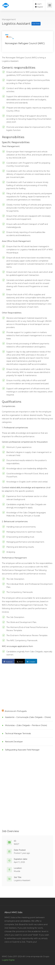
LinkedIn (32, 662)
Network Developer (14, 741)
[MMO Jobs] (6, 4)
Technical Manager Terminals (18, 733)
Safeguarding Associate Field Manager (22, 750)
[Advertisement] (21, 687)
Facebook (9, 662)
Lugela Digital (8, 960)
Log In (39, 4)
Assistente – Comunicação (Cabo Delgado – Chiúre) (28, 717)
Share (21, 662)
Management (9, 19)
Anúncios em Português (16, 711)
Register (40, 7)
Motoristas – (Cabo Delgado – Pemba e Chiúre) (26, 725)
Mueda (17, 871)
